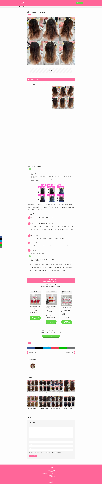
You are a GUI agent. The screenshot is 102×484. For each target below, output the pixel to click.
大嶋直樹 (33, 370)
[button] (31, 348)
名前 (30, 440)
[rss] (52, 481)
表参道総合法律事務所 (51, 476)
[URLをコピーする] (71, 348)
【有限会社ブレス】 (51, 469)
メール (30, 444)
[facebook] (49, 481)
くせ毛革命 (22, 3)
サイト (30, 448)
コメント (31, 426)
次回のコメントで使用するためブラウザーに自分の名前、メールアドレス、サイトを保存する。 (46, 452)
